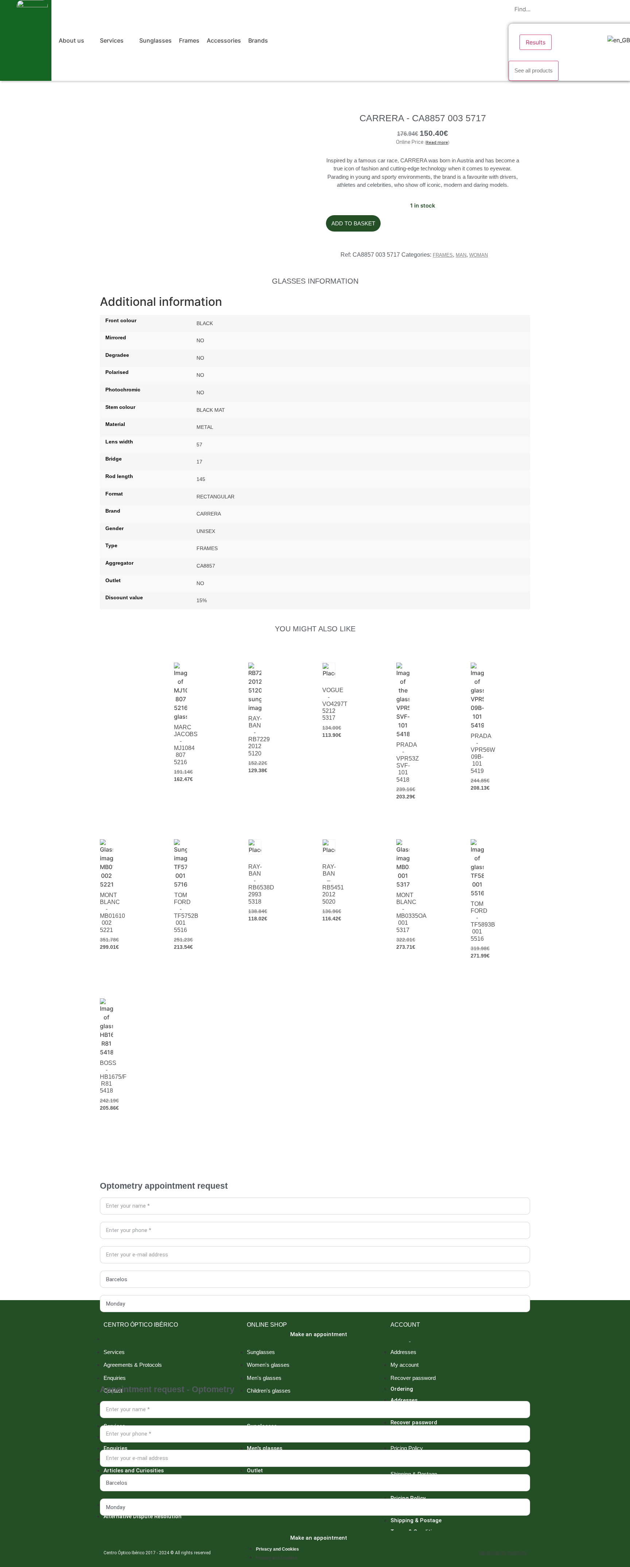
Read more (437, 142)
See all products (533, 70)
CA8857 (206, 566)
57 (199, 444)
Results (535, 42)
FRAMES (443, 255)
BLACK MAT (211, 410)
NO (200, 340)
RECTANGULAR (215, 497)
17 (199, 462)
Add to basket (353, 223)
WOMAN (478, 255)
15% (202, 600)
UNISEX (206, 531)
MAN (461, 255)
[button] (75, 40)
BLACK (205, 323)
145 (201, 479)
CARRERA (209, 514)
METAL (205, 427)
